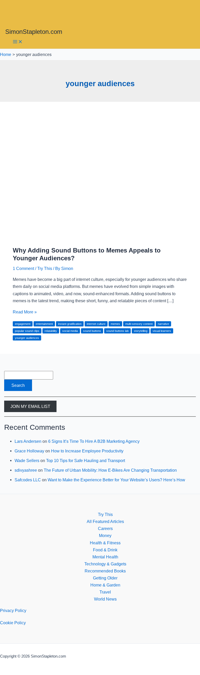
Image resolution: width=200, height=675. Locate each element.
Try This (44, 268)
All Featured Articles (105, 521)
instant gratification (70, 323)
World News (105, 599)
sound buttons (92, 330)
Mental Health (105, 556)
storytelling (140, 330)
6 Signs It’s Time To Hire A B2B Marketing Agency (94, 441)
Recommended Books (105, 571)
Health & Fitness (105, 542)
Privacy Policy (13, 610)
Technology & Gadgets (105, 564)
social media (70, 330)
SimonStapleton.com (33, 31)
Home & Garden (105, 585)
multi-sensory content (139, 323)
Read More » (25, 312)
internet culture (96, 323)
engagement (22, 323)
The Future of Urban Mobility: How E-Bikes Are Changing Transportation (110, 470)
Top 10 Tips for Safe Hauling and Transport (85, 460)
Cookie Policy (13, 622)
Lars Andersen (28, 441)
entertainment (44, 323)
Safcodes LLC (28, 479)
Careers (105, 528)
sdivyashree (26, 470)
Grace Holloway (29, 451)
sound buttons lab (117, 330)
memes (115, 323)
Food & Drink (105, 549)
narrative (163, 323)
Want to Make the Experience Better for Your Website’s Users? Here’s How (116, 479)
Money (105, 535)
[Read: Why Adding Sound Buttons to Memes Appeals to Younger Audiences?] (100, 237)
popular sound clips (27, 330)
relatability (51, 330)
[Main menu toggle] (17, 42)
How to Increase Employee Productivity (87, 451)
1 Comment (23, 268)
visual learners (162, 330)
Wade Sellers (27, 460)
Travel (105, 592)
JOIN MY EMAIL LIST (30, 406)
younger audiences (27, 337)
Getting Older (105, 578)
